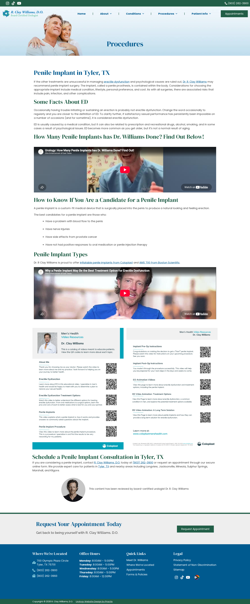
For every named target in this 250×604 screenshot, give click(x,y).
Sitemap (178, 569)
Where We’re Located (140, 564)
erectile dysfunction (116, 81)
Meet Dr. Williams (137, 560)
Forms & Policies (136, 574)
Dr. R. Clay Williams (195, 81)
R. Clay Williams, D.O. (107, 462)
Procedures (166, 13)
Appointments (135, 569)
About (104, 13)
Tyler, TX (103, 466)
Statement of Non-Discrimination (194, 564)
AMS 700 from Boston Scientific (159, 262)
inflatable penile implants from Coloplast (106, 262)
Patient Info (200, 13)
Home (82, 13)
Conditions (133, 13)
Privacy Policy (182, 560)
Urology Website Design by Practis (94, 601)
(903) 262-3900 (143, 462)
